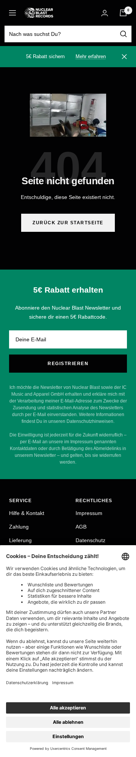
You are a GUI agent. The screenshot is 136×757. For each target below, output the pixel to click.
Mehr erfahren (91, 56)
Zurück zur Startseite (68, 222)
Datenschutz (90, 540)
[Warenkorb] (123, 12)
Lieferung (20, 540)
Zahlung (19, 527)
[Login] (104, 13)
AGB (81, 527)
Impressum (89, 513)
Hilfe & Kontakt (26, 513)
